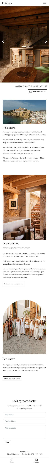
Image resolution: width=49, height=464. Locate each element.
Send (7, 442)
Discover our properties (13, 284)
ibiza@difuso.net (13, 454)
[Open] (44, 3)
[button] (3, 41)
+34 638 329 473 (27, 454)
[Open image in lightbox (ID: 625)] (24, 41)
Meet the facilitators (12, 378)
